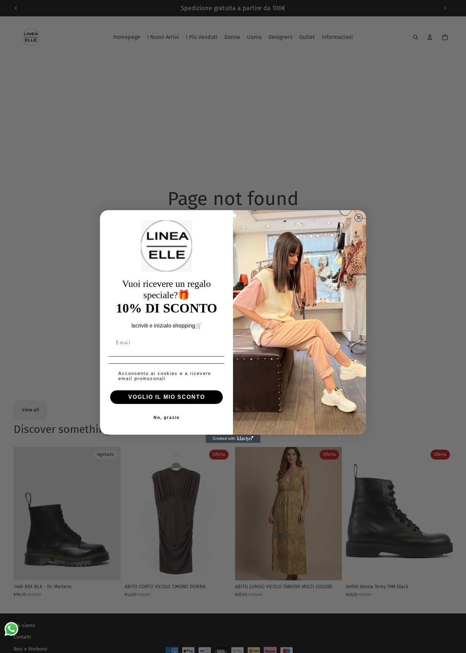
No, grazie (167, 417)
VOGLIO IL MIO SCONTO (166, 397)
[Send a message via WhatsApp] (11, 629)
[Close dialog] (358, 218)
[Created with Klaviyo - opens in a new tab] (233, 439)
